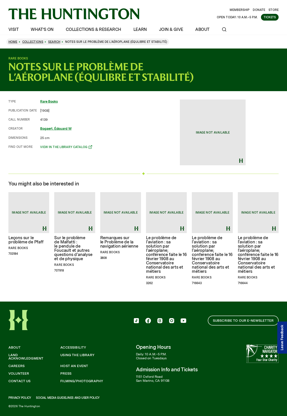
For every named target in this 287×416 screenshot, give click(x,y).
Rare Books (49, 102)
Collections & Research (93, 29)
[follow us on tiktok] (136, 321)
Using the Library (77, 355)
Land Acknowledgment (25, 356)
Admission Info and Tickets (167, 369)
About (202, 29)
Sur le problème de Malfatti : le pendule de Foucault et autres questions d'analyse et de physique (73, 248)
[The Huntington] (73, 13)
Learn (140, 29)
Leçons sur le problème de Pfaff (25, 239)
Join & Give (171, 29)
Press (65, 373)
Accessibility (73, 347)
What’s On (42, 29)
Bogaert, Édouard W (55, 129)
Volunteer (18, 373)
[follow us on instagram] (171, 321)
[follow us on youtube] (183, 321)
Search (54, 41)
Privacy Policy (19, 397)
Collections (32, 41)
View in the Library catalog (63, 147)
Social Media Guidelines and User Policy (67, 397)
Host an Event (74, 366)
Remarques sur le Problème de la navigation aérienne (119, 242)
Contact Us (19, 381)
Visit (13, 29)
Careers (16, 366)
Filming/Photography (81, 381)
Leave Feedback (282, 337)
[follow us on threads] (160, 321)
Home (12, 41)
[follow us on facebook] (148, 321)
